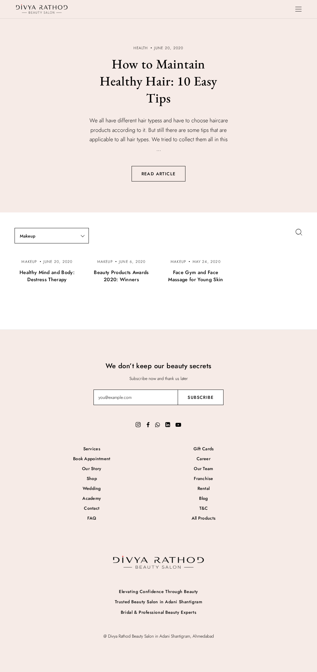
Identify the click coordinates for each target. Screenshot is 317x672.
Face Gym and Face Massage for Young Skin (195, 276)
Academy (91, 498)
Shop (92, 478)
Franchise (203, 478)
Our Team (203, 468)
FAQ (91, 518)
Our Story (92, 468)
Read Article (158, 174)
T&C (203, 508)
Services (91, 449)
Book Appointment (91, 459)
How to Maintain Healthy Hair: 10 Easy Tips (159, 81)
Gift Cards (203, 449)
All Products (203, 518)
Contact (91, 508)
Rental (204, 488)
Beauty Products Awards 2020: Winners (121, 276)
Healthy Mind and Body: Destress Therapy (47, 276)
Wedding (92, 488)
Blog (203, 498)
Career (204, 459)
